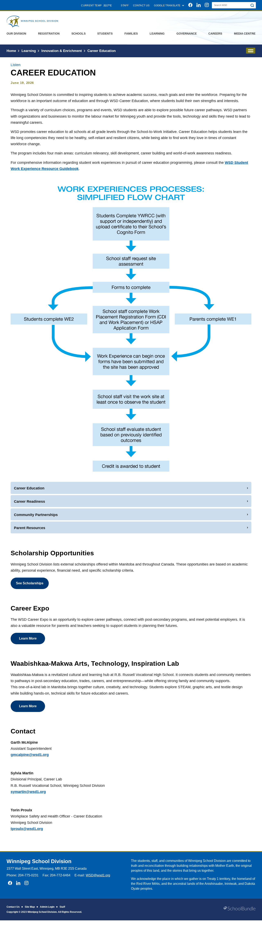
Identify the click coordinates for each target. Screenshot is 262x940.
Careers (215, 33)
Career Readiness (29, 501)
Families (131, 33)
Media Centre (244, 33)
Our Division (16, 33)
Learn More (28, 638)
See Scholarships (29, 583)
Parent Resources (29, 528)
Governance (186, 33)
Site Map (30, 906)
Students (105, 33)
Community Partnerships (36, 515)
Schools (78, 33)
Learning (157, 33)
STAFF (125, 5)
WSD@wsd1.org (98, 875)
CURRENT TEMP (96, 5)
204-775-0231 (28, 875)
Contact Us (13, 906)
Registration (49, 33)
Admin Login (47, 906)
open (250, 51)
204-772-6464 (60, 875)
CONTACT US (141, 5)
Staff (62, 906)
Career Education (29, 488)
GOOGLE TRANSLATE (167, 5)
